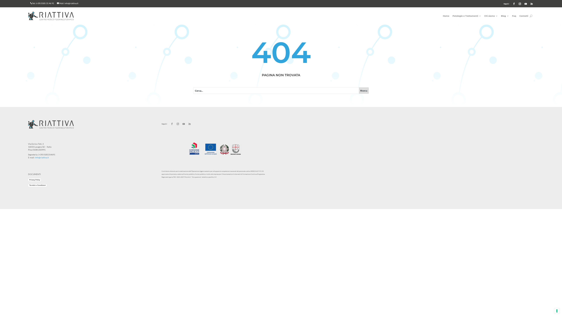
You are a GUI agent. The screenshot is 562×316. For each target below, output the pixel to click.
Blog (503, 16)
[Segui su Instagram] (520, 3)
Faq (514, 16)
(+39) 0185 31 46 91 (45, 3)
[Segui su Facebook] (514, 3)
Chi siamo (489, 16)
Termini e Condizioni (37, 185)
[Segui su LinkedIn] (531, 3)
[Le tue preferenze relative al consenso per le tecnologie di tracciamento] (557, 311)
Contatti (523, 16)
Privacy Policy (34, 180)
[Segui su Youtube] (525, 3)
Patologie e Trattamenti (465, 16)
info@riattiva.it (71, 3)
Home (446, 16)
